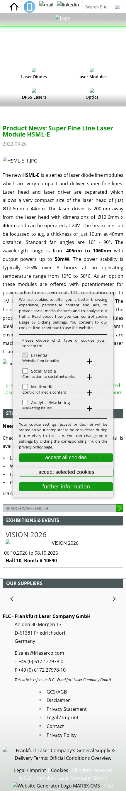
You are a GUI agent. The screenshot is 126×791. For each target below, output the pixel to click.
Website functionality (40, 360)
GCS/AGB (57, 692)
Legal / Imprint (63, 717)
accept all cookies (66, 457)
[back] (12, 599)
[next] (114, 599)
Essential (40, 355)
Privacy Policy (61, 735)
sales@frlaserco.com (41, 653)
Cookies (59, 770)
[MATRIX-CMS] (56, 786)
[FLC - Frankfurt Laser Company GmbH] (63, 39)
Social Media (43, 370)
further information (66, 486)
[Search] (117, 7)
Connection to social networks (48, 376)
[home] (14, 7)
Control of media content (44, 392)
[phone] (29, 7)
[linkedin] (68, 7)
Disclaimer (58, 700)
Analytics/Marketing (50, 402)
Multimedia (42, 386)
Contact (55, 726)
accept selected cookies (66, 472)
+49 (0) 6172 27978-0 (40, 661)
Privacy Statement (67, 709)
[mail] (46, 7)
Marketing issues (37, 408)
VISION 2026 (26, 534)
